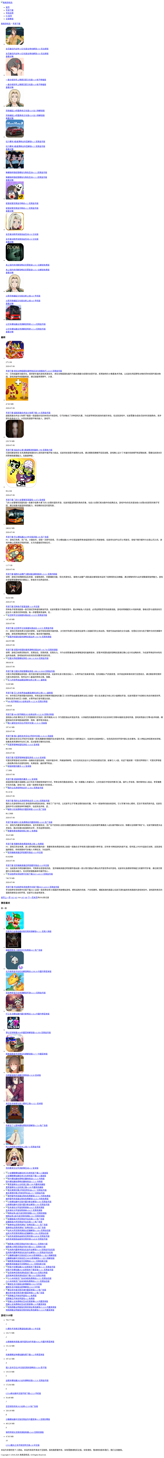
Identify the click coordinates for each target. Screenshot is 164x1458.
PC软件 (9, 16)
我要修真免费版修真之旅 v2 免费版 (29, 844)
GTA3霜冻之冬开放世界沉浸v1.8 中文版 (22, 1445)
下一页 (31, 898)
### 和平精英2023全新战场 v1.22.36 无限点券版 (34, 714)
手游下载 (9, 10)
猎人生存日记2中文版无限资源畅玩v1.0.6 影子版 (26, 1368)
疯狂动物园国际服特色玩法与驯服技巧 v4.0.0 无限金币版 (38, 371)
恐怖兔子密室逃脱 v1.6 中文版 (26, 607)
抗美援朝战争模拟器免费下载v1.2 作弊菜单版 (25, 1355)
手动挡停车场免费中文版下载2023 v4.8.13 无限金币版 (36, 887)
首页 (8, 7)
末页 (35, 898)
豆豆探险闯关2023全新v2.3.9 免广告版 (22, 1406)
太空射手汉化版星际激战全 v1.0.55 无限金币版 (33, 628)
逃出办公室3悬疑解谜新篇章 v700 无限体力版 (33, 450)
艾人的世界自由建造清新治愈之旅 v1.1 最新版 (33, 693)
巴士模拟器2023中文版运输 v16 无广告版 (31, 537)
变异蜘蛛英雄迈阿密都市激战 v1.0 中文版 (31, 865)
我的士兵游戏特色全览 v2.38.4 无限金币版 (31, 801)
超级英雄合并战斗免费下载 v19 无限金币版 (32, 413)
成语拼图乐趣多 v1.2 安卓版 (25, 779)
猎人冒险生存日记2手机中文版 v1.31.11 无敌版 (33, 736)
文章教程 (9, 19)
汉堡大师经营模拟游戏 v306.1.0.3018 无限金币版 (34, 671)
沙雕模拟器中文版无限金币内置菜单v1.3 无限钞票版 (28, 1419)
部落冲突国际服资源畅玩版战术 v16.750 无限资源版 (36, 650)
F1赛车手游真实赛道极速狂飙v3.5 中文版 (23, 1329)
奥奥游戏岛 (6, 24)
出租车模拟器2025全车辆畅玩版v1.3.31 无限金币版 (27, 1381)
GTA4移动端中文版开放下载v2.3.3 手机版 (23, 1393)
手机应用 (9, 13)
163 (15, 898)
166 (25, 898)
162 (12, 898)
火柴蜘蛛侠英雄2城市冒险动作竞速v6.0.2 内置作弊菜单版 (30, 1342)
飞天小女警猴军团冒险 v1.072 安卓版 (29, 500)
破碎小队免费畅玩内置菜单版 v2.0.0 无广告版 (33, 822)
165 (22, 898)
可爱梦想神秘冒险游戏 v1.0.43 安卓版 (30, 758)
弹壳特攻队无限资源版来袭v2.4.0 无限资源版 (25, 1432)
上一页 (8, 898)
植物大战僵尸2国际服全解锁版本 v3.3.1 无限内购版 (35, 574)
